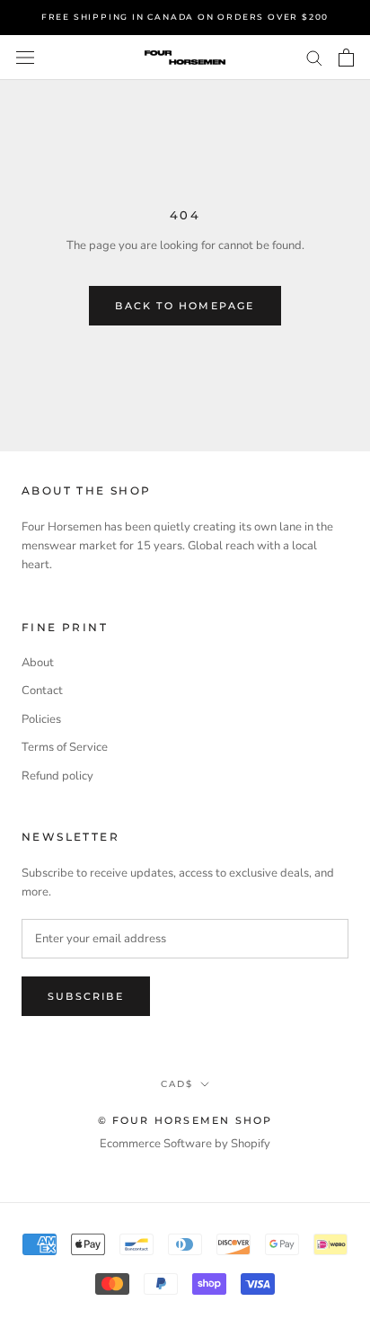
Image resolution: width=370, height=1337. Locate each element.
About (38, 663)
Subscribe (86, 996)
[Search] (314, 57)
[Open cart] (346, 58)
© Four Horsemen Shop (185, 1120)
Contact (42, 690)
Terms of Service (65, 747)
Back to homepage (184, 305)
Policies (41, 719)
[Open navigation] (25, 57)
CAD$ (177, 1084)
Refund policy (57, 776)
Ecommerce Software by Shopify (185, 1144)
